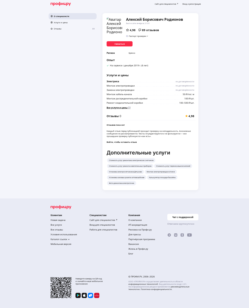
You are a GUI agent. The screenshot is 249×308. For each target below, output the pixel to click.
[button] (73, 16)
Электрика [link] (113, 81)
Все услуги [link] (56, 224)
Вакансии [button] (133, 244)
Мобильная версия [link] (61, 244)
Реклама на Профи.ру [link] (140, 229)
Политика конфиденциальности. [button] (156, 289)
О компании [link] (135, 220)
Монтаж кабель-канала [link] (119, 94)
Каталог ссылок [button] (59, 239)
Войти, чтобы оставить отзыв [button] (122, 142)
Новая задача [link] (58, 220)
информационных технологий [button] (143, 284)
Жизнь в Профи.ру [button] (138, 248)
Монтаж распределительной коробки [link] (127, 98)
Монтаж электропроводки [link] (121, 85)
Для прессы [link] (134, 234)
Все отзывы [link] (57, 229)
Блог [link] (130, 253)
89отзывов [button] (150, 30)
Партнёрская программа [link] (141, 239)
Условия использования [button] (64, 234)
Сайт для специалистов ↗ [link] (103, 220)
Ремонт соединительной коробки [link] (125, 102)
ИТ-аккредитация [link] (137, 224)
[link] (120, 43)
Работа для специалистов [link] (103, 229)
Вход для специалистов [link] (102, 224)
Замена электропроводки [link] (120, 89)
